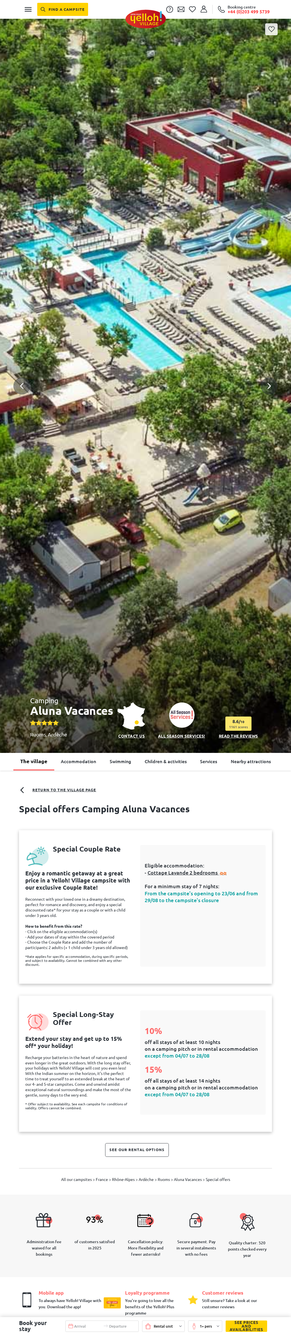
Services (208, 761)
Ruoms (38, 734)
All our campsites (77, 1179)
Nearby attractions (251, 761)
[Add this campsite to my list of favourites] (271, 29)
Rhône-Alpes (124, 1179)
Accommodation (78, 761)
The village (33, 761)
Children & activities (166, 761)
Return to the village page (64, 790)
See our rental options (137, 1150)
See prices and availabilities (246, 1326)
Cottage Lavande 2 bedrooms (183, 872)
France (102, 1179)
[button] (145, 365)
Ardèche (57, 734)
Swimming (120, 761)
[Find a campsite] (62, 9)
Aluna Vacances (188, 1179)
